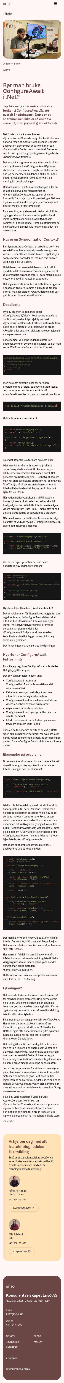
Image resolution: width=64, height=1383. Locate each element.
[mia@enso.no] (22, 1251)
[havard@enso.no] (24, 1208)
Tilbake (7, 14)
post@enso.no (14, 1314)
